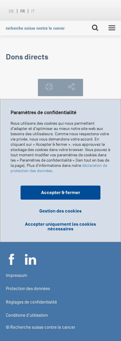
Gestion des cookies (60, 211)
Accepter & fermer (60, 193)
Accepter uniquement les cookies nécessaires (60, 227)
